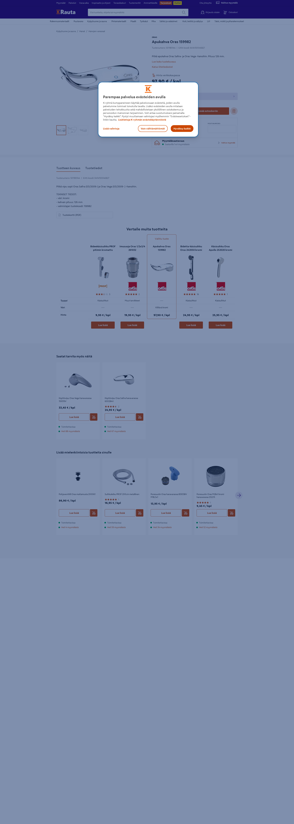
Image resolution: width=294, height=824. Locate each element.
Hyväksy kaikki (182, 128)
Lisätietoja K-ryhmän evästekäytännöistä (142, 119)
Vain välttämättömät (153, 128)
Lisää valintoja (111, 128)
